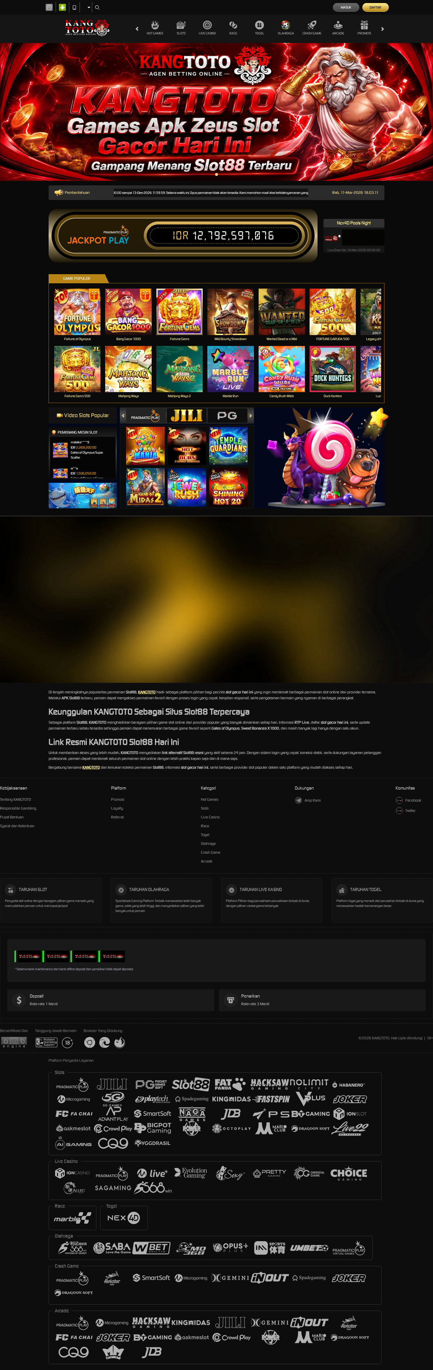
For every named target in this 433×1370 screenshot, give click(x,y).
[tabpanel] (216, 112)
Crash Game (312, 33)
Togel (259, 33)
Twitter (410, 810)
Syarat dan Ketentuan (17, 825)
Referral (117, 817)
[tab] (146, 415)
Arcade (338, 33)
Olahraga (286, 33)
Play (119, 240)
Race (233, 33)
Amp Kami (313, 800)
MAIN (81, 311)
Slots (181, 33)
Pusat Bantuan (12, 817)
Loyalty (117, 808)
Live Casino (207, 33)
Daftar (375, 7)
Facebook (413, 800)
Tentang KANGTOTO (15, 799)
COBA (148, 439)
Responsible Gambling (18, 808)
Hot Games (155, 33)
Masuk (346, 7)
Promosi (364, 33)
